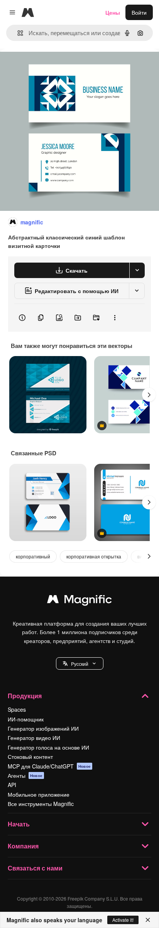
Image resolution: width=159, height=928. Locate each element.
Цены (112, 12)
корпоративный (33, 556)
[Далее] (149, 394)
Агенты (25, 775)
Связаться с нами (35, 868)
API (12, 785)
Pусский (79, 663)
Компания (23, 845)
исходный (52, 66)
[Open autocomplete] (17, 33)
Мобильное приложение (38, 794)
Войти (139, 12)
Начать (19, 823)
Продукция (25, 695)
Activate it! (123, 919)
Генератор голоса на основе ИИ (48, 747)
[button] (79, 663)
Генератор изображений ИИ (43, 728)
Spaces (17, 709)
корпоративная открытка (93, 556)
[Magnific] (79, 601)
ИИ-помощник (26, 719)
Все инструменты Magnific (41, 804)
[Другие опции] (114, 318)
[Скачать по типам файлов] (137, 270)
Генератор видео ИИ (34, 737)
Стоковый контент (30, 756)
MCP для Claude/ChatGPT (49, 766)
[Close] (147, 920)
